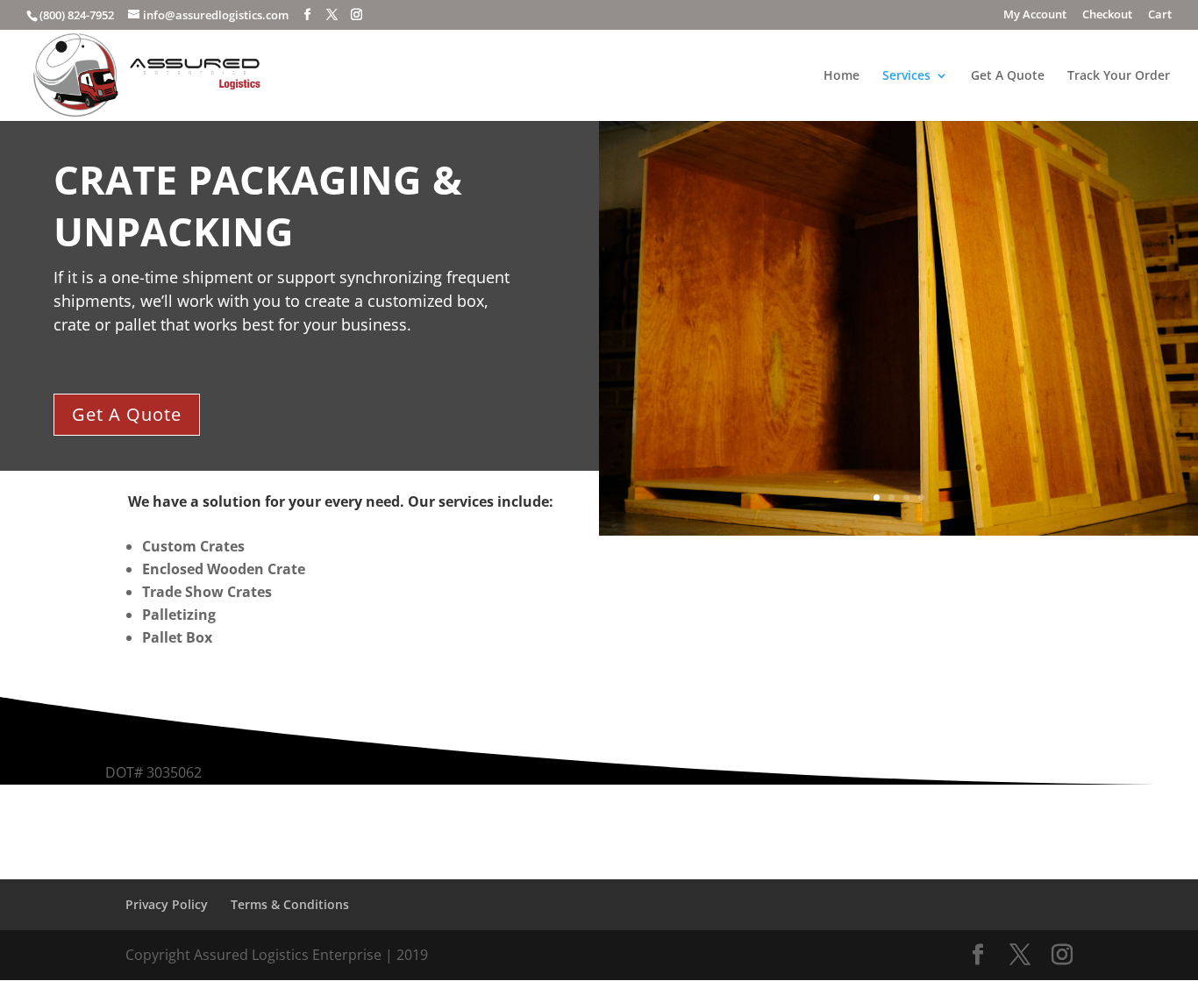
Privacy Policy (166, 904)
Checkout (1107, 15)
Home (841, 76)
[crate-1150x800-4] (898, 530)
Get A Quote (1008, 76)
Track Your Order (1118, 76)
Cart (1160, 15)
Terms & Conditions (290, 904)
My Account (1034, 15)
